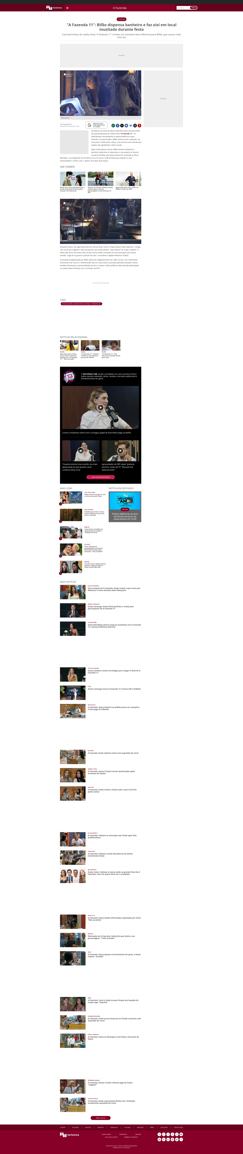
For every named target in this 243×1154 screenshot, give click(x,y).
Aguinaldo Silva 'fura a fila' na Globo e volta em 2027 (127, 188)
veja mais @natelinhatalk (100, 477)
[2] (71, 515)
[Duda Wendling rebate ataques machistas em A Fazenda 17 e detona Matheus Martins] (73, 628)
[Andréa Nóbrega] (90, 345)
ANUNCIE (138, 1134)
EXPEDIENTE (123, 1134)
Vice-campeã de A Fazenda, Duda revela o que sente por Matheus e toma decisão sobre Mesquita (114, 589)
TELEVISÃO (75, 1127)
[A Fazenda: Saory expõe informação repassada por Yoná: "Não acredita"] (73, 921)
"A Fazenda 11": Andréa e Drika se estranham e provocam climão (90, 355)
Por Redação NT (66, 124)
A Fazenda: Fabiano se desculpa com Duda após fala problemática (112, 836)
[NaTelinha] (54, 8)
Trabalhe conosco (131, 1137)
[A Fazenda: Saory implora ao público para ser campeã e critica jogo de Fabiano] (73, 711)
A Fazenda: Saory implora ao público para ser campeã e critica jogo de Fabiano (114, 708)
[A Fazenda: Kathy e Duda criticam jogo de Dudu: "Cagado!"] (73, 1086)
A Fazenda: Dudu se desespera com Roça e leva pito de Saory (113, 1038)
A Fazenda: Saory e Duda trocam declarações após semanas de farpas (111, 772)
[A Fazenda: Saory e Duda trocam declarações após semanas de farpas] (73, 775)
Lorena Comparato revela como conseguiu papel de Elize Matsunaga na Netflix (96, 432)
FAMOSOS (100, 1127)
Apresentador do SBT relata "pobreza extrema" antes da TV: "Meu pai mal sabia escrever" (118, 467)
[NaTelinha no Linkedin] (168, 1139)
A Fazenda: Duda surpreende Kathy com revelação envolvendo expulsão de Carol (111, 1102)
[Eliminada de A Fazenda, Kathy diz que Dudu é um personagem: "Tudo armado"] (73, 940)
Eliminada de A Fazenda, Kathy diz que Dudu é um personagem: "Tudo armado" (111, 937)
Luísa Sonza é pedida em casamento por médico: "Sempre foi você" (93, 531)
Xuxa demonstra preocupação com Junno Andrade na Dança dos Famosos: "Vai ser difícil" (93, 549)
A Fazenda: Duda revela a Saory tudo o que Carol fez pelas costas (112, 790)
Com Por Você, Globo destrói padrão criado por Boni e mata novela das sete (95, 565)
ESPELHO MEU (178, 1127)
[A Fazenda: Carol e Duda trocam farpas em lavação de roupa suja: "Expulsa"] (73, 1004)
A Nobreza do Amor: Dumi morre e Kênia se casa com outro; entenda (94, 513)
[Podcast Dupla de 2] (172, 1139)
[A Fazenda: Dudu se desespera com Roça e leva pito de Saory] (73, 1040)
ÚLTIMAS (63, 1127)
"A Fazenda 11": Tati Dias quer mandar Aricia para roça (111, 355)
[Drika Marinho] (69, 345)
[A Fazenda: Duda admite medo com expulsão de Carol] (73, 757)
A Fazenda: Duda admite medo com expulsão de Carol (113, 753)
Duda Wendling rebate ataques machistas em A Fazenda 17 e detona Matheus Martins (114, 626)
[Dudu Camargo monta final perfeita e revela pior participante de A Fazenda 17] (73, 610)
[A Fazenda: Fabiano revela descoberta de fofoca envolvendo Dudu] (73, 857)
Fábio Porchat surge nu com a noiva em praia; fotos (95, 495)
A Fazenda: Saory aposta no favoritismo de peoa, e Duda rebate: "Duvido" (114, 955)
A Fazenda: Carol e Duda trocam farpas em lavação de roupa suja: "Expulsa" (113, 1001)
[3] (71, 532)
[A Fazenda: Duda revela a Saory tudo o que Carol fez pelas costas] (73, 793)
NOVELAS (88, 1127)
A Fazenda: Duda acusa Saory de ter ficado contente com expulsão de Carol (114, 1019)
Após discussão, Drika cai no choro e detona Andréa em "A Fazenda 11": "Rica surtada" (68, 356)
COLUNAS (127, 1127)
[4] (71, 549)
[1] (71, 497)
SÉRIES (152, 1127)
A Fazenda (120, 8)
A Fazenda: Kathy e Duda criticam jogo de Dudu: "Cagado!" (110, 1083)
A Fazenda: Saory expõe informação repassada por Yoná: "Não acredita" (114, 919)
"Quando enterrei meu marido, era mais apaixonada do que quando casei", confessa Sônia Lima (79, 467)
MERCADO (140, 1127)
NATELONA (164, 1127)
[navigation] (67, 7)
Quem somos (106, 1134)
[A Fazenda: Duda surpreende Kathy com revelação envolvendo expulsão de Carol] (73, 1105)
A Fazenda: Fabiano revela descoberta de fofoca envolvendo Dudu (110, 854)
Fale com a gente (111, 1137)
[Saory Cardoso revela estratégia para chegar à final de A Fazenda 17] (73, 674)
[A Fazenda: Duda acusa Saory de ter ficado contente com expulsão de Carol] (73, 1022)
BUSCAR (193, 7)
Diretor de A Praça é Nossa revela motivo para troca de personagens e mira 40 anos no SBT (100, 190)
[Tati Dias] (111, 345)
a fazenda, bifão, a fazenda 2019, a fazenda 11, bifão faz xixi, (81, 304)
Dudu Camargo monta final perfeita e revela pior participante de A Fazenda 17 (111, 607)
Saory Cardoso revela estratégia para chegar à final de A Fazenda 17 (114, 671)
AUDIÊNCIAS (114, 1127)
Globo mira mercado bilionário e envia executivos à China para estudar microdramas (72, 189)
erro (139, 125)
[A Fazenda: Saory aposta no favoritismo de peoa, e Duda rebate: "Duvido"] (73, 958)
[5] (71, 567)
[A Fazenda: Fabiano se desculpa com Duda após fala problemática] (73, 839)
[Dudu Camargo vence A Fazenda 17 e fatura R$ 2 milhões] (73, 693)
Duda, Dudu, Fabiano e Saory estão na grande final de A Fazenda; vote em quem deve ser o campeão (114, 873)
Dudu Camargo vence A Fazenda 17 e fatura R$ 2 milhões (114, 689)
